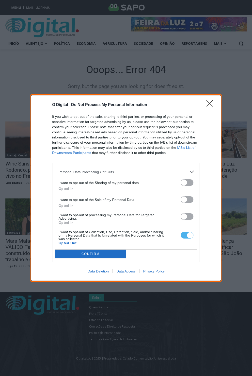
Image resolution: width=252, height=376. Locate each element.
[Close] (211, 105)
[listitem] (126, 171)
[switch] (187, 182)
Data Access (126, 271)
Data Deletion (98, 271)
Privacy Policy (154, 271)
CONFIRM (90, 254)
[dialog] (126, 188)
